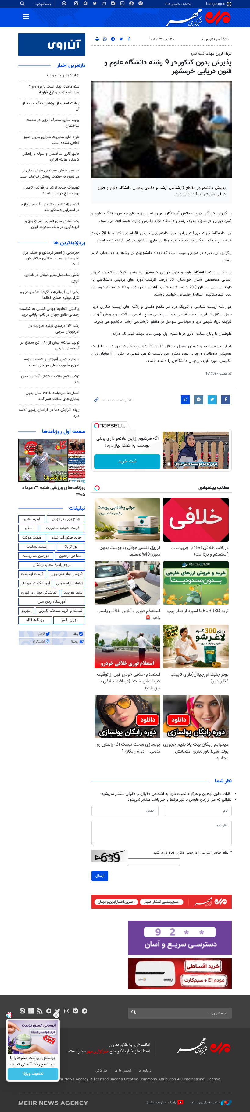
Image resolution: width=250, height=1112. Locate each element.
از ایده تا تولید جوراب (63, 75)
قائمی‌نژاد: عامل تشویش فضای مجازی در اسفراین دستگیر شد (50, 207)
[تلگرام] (84, 1011)
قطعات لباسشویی (69, 583)
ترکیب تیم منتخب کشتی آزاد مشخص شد (50, 379)
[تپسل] (97, 426)
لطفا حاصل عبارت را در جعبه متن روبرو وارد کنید (192, 853)
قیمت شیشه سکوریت (63, 528)
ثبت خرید (127, 461)
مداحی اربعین (70, 556)
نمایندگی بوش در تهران (39, 593)
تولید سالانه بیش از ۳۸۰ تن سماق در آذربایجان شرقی (49, 346)
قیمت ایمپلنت (32, 574)
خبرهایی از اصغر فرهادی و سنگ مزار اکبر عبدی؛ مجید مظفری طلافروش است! (51, 258)
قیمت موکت (32, 538)
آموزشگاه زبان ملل (52, 602)
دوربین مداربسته (36, 556)
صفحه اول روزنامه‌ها (63, 432)
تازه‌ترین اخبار (71, 66)
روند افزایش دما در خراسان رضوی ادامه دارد (49, 413)
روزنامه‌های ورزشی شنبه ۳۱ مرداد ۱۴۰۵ (53, 491)
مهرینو (26, 611)
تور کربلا (71, 547)
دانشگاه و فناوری (217, 39)
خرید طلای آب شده (66, 538)
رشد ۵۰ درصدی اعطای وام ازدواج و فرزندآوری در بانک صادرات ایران (52, 224)
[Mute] (177, 464)
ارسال (99, 876)
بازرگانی (101, 1071)
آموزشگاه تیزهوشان (35, 583)
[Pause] (169, 464)
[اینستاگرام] (66, 1011)
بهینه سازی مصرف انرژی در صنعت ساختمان (52, 123)
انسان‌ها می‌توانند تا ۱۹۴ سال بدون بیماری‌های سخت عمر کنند (52, 396)
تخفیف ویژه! (33, 1074)
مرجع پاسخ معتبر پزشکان (52, 565)
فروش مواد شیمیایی (67, 574)
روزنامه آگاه (35, 620)
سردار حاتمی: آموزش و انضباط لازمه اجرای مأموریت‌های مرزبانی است (51, 362)
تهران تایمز (69, 620)
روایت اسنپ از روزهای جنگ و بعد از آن (51, 106)
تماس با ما (123, 1071)
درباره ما (145, 1071)
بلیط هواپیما (73, 593)
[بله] (75, 1011)
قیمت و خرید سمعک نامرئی (60, 611)
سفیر (28, 528)
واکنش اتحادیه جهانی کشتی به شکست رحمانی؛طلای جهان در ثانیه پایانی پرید (49, 312)
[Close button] (56, 1015)
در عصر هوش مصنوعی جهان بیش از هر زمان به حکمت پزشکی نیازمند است (49, 173)
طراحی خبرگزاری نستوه (205, 1102)
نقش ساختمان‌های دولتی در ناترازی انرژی (51, 278)
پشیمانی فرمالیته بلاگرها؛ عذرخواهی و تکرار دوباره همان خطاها (49, 295)
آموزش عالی (191, 39)
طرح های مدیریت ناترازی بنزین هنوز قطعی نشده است (51, 140)
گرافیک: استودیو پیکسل (162, 1102)
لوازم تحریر (31, 519)
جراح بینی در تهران (66, 519)
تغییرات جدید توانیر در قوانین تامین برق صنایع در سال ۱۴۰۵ (51, 190)
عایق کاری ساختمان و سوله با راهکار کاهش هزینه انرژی (51, 157)
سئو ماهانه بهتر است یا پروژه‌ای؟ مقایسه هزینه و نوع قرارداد (54, 89)
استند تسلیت (37, 547)
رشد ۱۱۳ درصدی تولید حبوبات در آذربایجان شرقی (54, 329)
